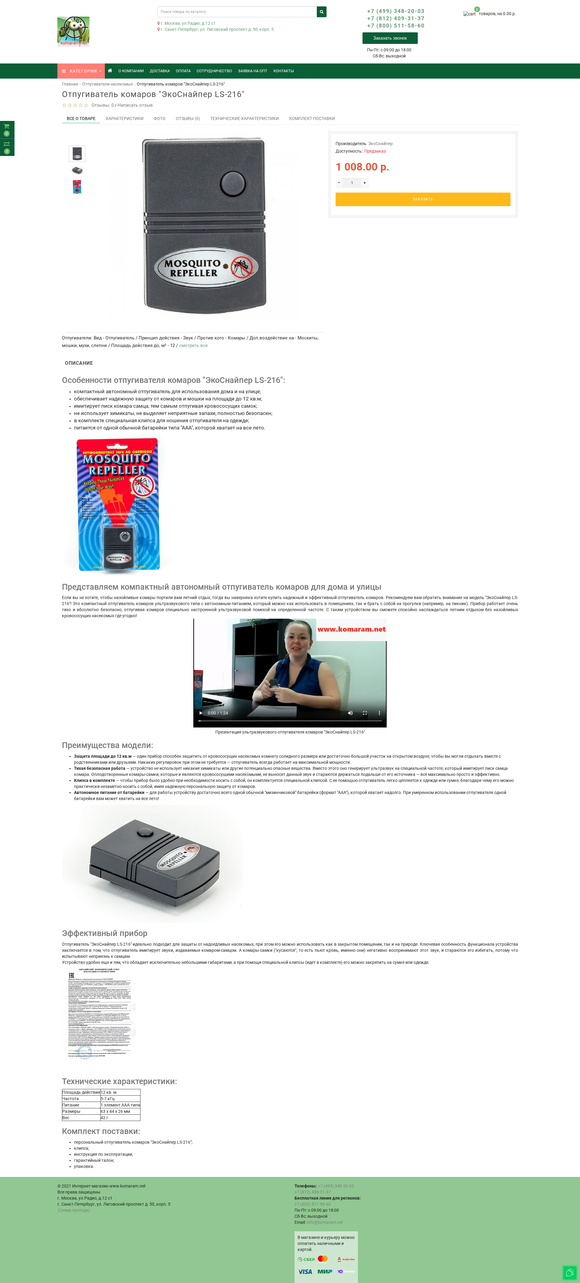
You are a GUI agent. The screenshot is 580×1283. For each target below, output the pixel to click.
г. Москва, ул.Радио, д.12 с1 (188, 23)
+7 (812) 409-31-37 (396, 18)
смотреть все (193, 345)
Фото (160, 118)
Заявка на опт (252, 71)
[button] (77, 140)
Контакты (283, 71)
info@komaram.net (325, 1222)
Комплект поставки (312, 118)
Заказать (423, 199)
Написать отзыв (135, 105)
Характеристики (124, 118)
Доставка (160, 71)
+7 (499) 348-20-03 (396, 11)
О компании (131, 71)
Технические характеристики (244, 118)
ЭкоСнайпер (380, 143)
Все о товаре (81, 118)
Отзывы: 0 (101, 105)
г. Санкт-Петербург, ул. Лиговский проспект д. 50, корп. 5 (217, 29)
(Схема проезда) (73, 1210)
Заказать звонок (390, 37)
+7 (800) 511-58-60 (396, 25)
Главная (70, 84)
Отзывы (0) (188, 118)
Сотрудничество (214, 71)
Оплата (183, 71)
